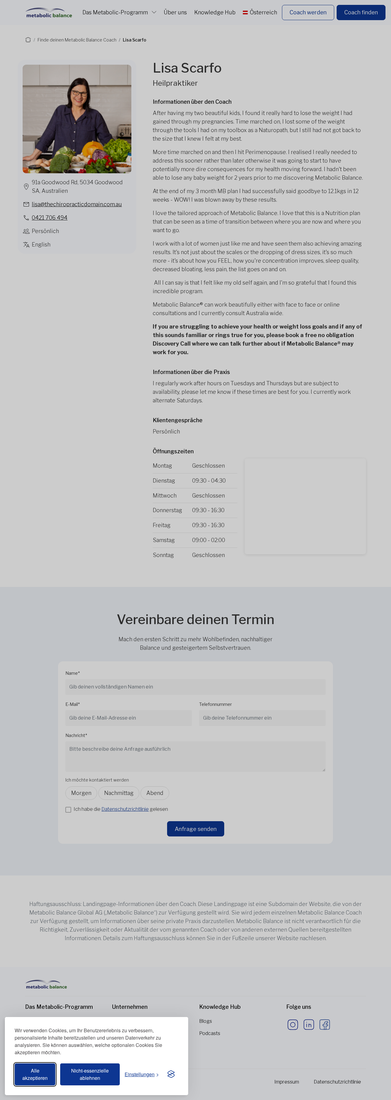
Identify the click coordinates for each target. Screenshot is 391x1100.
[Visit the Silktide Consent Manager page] (171, 1074)
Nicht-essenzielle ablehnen (90, 1074)
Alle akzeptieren (35, 1074)
